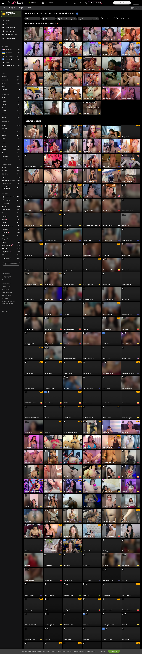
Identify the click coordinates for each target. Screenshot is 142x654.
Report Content (6, 280)
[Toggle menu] (3, 3)
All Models (5, 298)
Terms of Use (6, 289)
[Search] (85, 2)
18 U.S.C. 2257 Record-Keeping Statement (9, 302)
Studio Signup (6, 295)
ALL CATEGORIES (12, 264)
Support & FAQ (6, 273)
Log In (136, 3)
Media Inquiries (6, 283)
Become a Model (7, 292)
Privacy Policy (6, 286)
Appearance (33, 19)
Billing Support (6, 277)
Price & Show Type (67, 19)
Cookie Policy (91, 651)
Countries (49, 19)
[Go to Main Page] (17, 3)
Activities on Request (88, 19)
